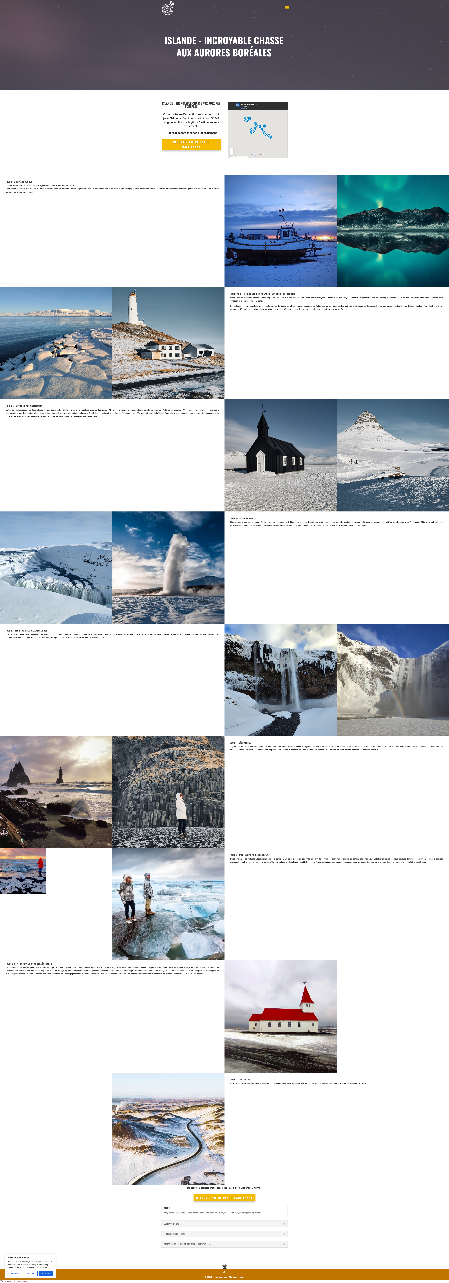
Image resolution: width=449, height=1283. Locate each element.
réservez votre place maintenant (224, 1198)
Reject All (30, 1273)
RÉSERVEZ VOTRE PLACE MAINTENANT (191, 144)
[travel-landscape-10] (280, 286)
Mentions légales (236, 1277)
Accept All (46, 1273)
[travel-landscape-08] (393, 286)
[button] (13, 1281)
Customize (15, 1273)
